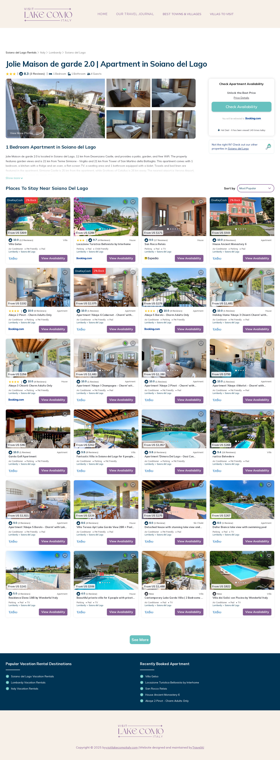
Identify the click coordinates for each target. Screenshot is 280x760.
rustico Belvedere (223, 456)
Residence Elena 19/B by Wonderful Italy (33, 597)
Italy (42, 52)
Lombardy (55, 52)
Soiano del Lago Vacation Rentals (32, 676)
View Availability (53, 258)
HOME (103, 14)
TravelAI (198, 747)
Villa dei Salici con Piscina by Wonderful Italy (240, 597)
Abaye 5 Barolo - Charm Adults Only (167, 314)
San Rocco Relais (155, 244)
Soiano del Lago (75, 52)
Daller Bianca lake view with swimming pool (239, 527)
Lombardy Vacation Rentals (28, 682)
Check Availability (241, 106)
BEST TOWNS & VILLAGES (182, 14)
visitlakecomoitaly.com (122, 747)
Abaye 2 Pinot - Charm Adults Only (30, 314)
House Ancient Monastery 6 (229, 244)
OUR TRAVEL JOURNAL (135, 14)
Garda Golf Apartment (23, 456)
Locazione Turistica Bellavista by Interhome (104, 244)
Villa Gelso (15, 244)
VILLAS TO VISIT (222, 14)
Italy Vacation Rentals (24, 688)
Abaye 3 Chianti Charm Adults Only (30, 385)
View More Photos (21, 133)
